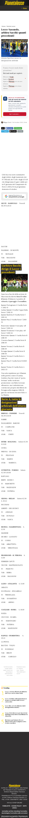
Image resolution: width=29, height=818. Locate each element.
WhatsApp (18, 128)
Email (21, 131)
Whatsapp (11, 81)
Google (12, 77)
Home (3, 26)
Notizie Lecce (11, 26)
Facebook (11, 79)
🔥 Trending (5, 688)
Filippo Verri (7, 122)
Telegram (5, 131)
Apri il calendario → (14, 114)
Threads (14, 131)
